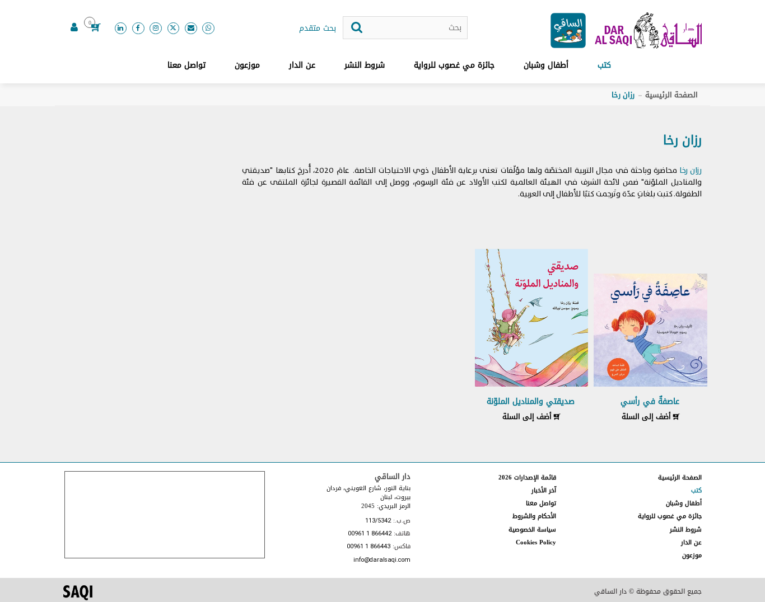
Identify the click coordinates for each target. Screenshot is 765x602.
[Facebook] (138, 28)
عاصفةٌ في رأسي (650, 401)
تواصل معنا (186, 65)
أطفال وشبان (546, 65)
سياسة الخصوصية (532, 529)
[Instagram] (155, 28)
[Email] (191, 28)
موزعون (247, 65)
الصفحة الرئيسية (671, 95)
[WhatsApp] (208, 28)
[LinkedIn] (121, 28)
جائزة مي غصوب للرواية (454, 65)
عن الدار (302, 65)
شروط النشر (364, 65)
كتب (604, 65)
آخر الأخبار (543, 490)
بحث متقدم (317, 28)
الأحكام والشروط (534, 516)
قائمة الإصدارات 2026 (527, 477)
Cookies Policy (536, 542)
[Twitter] (173, 28)
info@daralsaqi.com (382, 560)
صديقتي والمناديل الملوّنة (531, 401)
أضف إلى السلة (647, 416)
